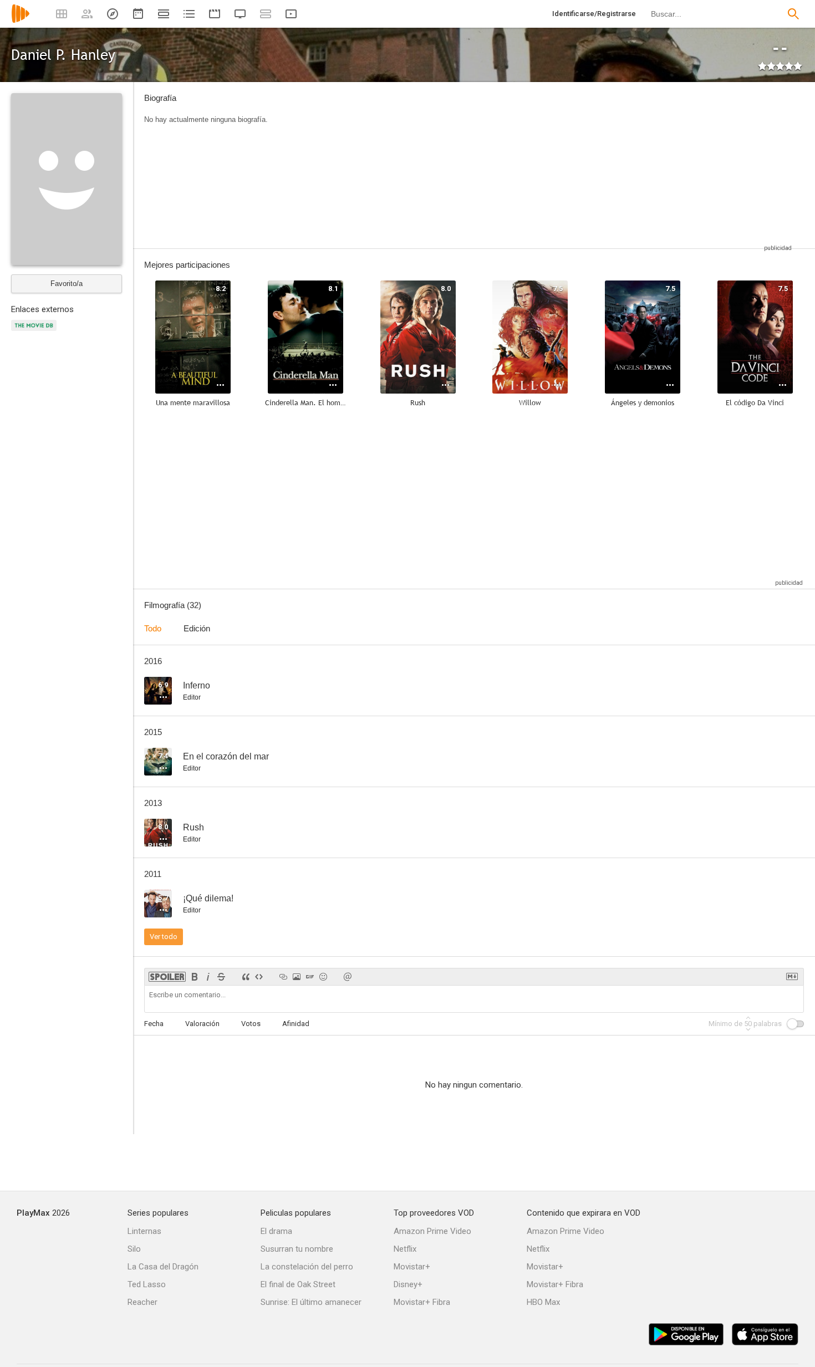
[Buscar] (793, 14)
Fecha (154, 1023)
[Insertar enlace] (283, 976)
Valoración (202, 1023)
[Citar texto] (245, 976)
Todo (152, 628)
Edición (197, 628)
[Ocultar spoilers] (167, 976)
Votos (251, 1023)
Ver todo (163, 936)
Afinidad (295, 1023)
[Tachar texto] (221, 976)
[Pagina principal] (20, 21)
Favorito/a (66, 283)
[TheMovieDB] (35, 332)
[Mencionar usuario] (347, 976)
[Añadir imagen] (296, 976)
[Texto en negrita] (194, 976)
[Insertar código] (259, 976)
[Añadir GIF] (310, 976)
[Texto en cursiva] (208, 976)
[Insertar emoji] (323, 976)
